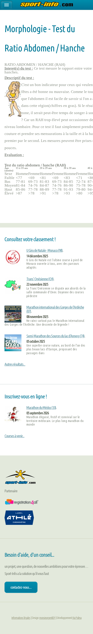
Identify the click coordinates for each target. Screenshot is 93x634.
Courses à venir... (14, 436)
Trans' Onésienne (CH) (39, 279)
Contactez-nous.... (21, 587)
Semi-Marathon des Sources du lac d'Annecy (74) (55, 336)
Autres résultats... (15, 364)
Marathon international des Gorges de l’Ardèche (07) (55, 309)
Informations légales (21, 618)
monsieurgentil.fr (47, 618)
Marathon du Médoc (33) (41, 407)
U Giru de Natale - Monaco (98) (44, 250)
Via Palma (76, 618)
